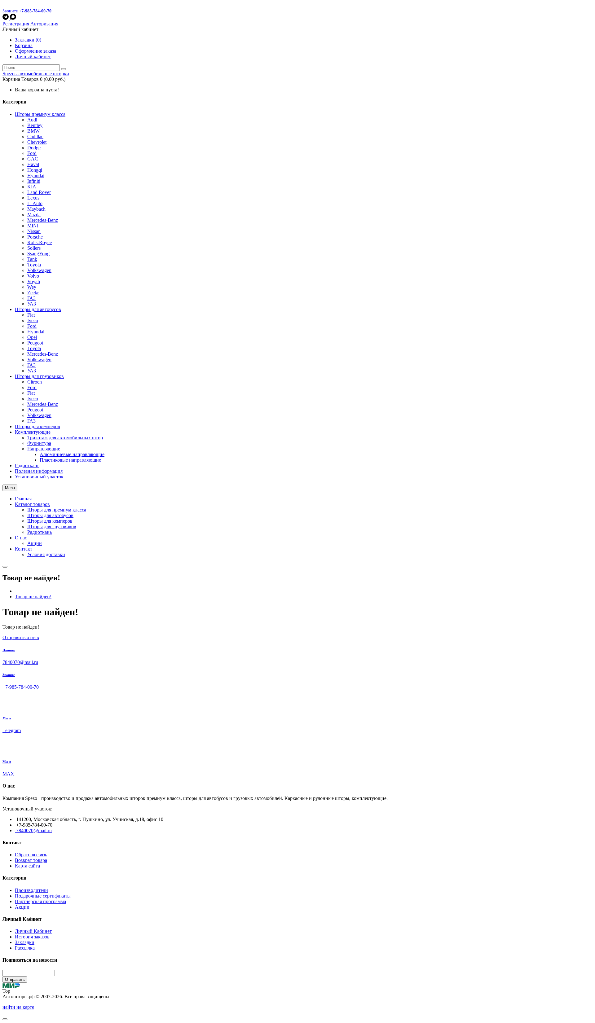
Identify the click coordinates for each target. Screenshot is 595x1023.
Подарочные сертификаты (43, 895)
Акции (22, 907)
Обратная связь (31, 854)
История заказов (32, 936)
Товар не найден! (33, 596)
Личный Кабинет (33, 931)
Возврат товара (31, 860)
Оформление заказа (35, 51)
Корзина (24, 45)
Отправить (15, 979)
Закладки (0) (28, 39)
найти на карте (18, 1007)
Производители (31, 890)
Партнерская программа (40, 901)
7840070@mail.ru (34, 830)
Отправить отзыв (20, 637)
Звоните (26, 11)
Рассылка (25, 948)
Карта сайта (27, 865)
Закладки (24, 942)
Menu (10, 487)
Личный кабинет (33, 56)
